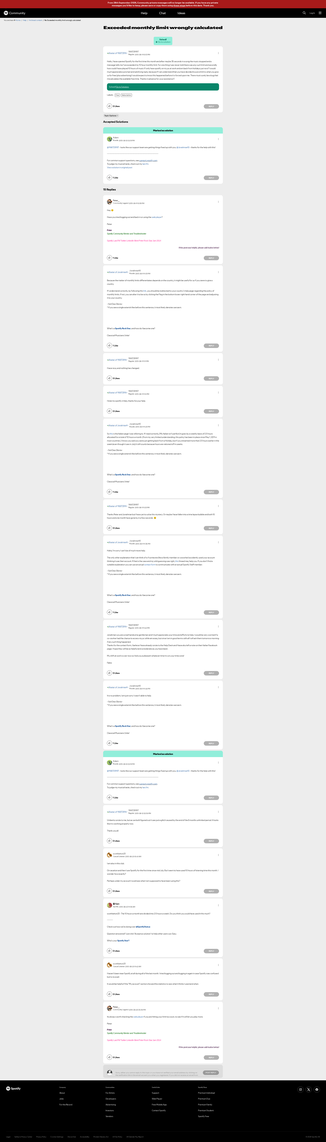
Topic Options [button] (110, 115)
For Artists (110, 1092)
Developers (111, 1098)
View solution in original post (119, 167)
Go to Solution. (122, 86)
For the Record (65, 1104)
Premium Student (206, 1110)
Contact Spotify (159, 1110)
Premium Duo (204, 1098)
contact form (149, 564)
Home (18, 20)
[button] (218, 53)
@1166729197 (113, 147)
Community (17, 13)
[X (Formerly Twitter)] (309, 1089)
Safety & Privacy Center (23, 1137)
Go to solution (164, 41)
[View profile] (117, 52)
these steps (179, 5)
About (62, 1092)
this (111, 433)
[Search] (304, 13)
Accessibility (84, 1137)
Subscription (126, 95)
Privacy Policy (41, 1137)
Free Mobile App (159, 1104)
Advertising (111, 1104)
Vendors (109, 1116)
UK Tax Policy (117, 1137)
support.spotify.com (148, 160)
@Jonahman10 (182, 147)
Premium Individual (206, 1092)
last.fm (145, 163)
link (144, 290)
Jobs (61, 1098)
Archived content (35, 20)
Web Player (157, 1098)
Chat (162, 13)
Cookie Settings (56, 1137)
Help (144, 13)
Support (155, 1092)
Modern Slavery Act (100, 1137)
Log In (312, 13)
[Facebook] (317, 1089)
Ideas (181, 13)
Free (117, 95)
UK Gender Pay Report (135, 1137)
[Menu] (320, 13)
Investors (110, 1110)
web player (157, 217)
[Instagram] (300, 1089)
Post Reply (211, 1072)
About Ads (71, 1137)
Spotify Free (203, 1116)
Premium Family (205, 1104)
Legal (8, 1137)
